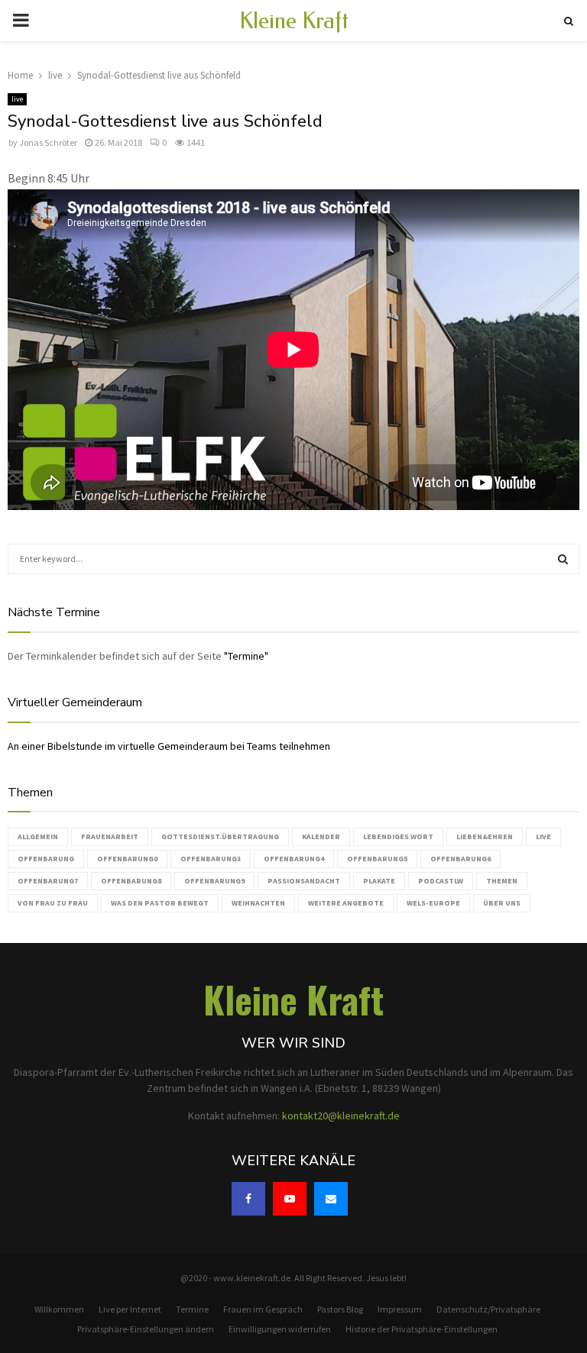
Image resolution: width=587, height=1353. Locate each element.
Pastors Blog (340, 1309)
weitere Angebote (346, 903)
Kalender (321, 836)
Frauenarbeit (109, 836)
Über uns (502, 903)
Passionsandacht (304, 881)
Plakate (379, 881)
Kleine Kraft (294, 20)
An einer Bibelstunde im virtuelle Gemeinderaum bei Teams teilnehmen (169, 746)
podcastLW (440, 881)
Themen (501, 881)
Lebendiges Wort (398, 836)
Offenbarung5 (377, 859)
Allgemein (38, 836)
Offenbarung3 (210, 859)
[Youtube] (289, 1199)
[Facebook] (248, 1199)
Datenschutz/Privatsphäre (488, 1309)
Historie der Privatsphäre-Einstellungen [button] (421, 1329)
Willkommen (59, 1309)
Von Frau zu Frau (53, 903)
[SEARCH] (562, 559)
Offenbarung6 (460, 859)
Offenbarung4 (294, 859)
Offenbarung (46, 859)
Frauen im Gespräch (263, 1309)
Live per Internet (130, 1309)
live (17, 99)
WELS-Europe (433, 903)
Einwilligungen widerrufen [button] (280, 1329)
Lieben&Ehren (484, 836)
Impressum (400, 1309)
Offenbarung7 (48, 881)
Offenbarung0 (127, 859)
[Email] (331, 1199)
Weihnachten (258, 903)
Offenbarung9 (214, 881)
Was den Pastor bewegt (160, 903)
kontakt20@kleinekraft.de (341, 1115)
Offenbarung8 (131, 881)
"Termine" (246, 656)
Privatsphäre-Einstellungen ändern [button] (145, 1329)
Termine (192, 1309)
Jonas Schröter (48, 142)
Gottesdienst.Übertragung (220, 836)
